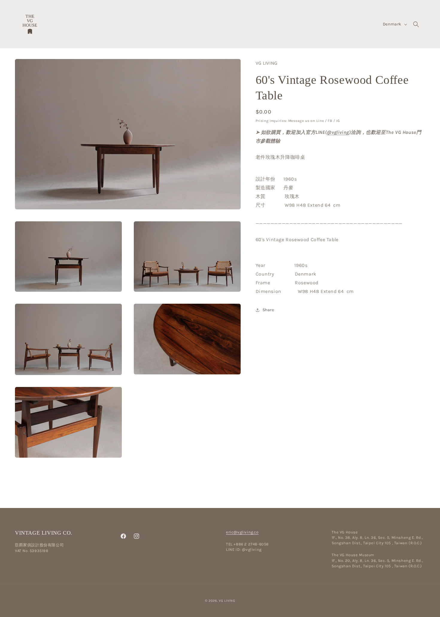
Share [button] (268, 309)
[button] (416, 24)
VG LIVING (227, 601)
